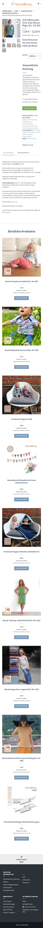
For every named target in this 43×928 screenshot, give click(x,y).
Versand (36, 35)
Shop (16, 11)
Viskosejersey (27, 136)
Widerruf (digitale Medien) (10, 885)
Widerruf (5, 882)
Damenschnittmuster (9, 13)
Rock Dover (13, 202)
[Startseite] (21, 3)
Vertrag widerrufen (8, 890)
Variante (25, 55)
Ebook (33, 132)
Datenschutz (26, 880)
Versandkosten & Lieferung (11, 879)
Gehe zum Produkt (22, 298)
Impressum (25, 882)
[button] (17, 22)
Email (24, 901)
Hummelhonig (7, 11)
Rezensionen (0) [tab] (24, 153)
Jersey (38, 132)
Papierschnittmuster (29, 126)
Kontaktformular (27, 904)
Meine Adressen (7, 910)
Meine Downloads (8, 907)
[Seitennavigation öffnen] (6, 4)
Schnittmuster (26, 11)
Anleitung (36, 130)
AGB (23, 877)
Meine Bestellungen (9, 904)
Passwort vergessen (9, 912)
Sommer (35, 128)
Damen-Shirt (26, 132)
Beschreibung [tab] (8, 153)
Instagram (7, 212)
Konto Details (7, 901)
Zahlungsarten (7, 887)
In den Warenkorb (29, 108)
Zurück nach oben (21, 860)
